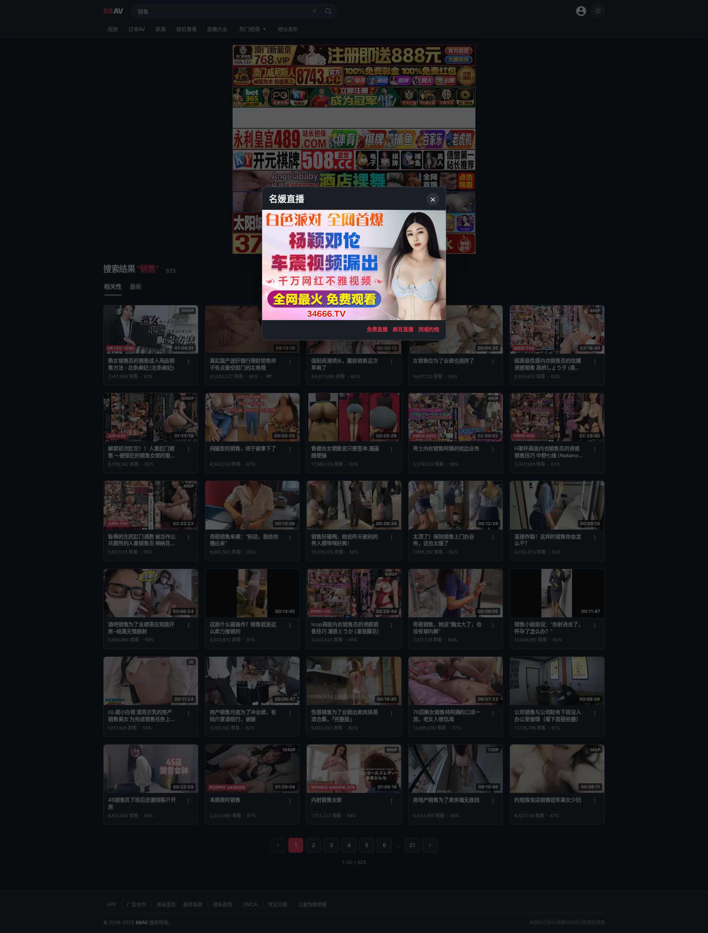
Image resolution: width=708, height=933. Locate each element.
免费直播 (377, 329)
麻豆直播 (403, 329)
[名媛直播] (354, 466)
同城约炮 (429, 329)
